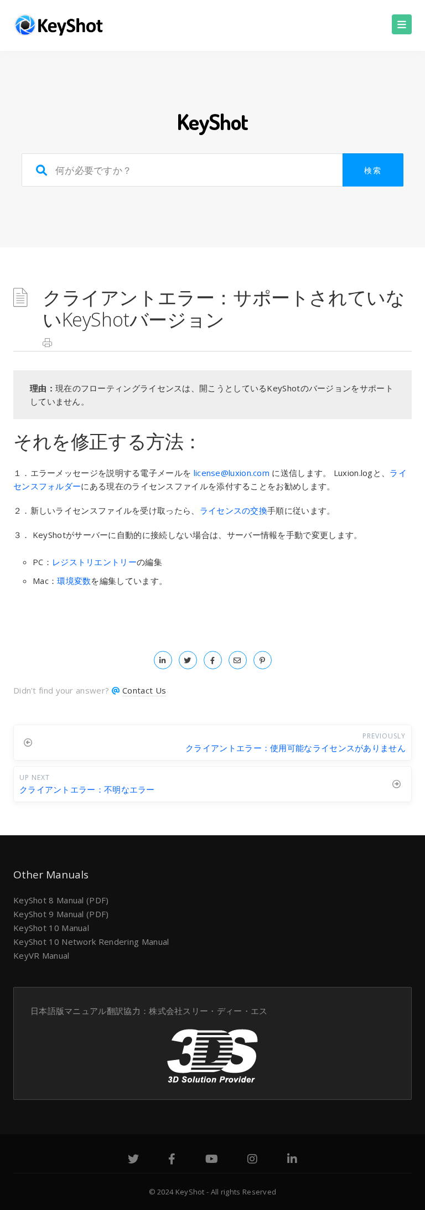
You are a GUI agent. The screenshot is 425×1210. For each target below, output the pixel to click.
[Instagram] (252, 1160)
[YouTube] (211, 1160)
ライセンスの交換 (233, 510)
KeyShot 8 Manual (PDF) (61, 900)
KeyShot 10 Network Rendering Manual (91, 941)
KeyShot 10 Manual (51, 927)
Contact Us (144, 690)
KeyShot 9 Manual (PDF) (61, 913)
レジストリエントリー (94, 561)
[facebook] (212, 659)
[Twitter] (133, 1160)
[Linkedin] (292, 1160)
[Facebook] (171, 1160)
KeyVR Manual (41, 955)
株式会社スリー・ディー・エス (208, 1010)
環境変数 (74, 580)
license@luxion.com (231, 472)
